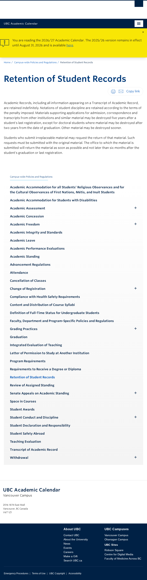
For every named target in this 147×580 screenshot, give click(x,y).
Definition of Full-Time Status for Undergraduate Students (54, 313)
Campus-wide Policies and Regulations (35, 62)
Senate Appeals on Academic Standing (39, 393)
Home (7, 62)
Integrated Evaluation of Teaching (36, 345)
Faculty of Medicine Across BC (123, 558)
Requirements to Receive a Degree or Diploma (45, 369)
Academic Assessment (27, 208)
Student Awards (22, 409)
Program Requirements (28, 361)
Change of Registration (27, 289)
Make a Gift (71, 556)
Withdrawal (19, 458)
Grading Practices (24, 329)
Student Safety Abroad (27, 433)
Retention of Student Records (32, 377)
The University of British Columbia (52, 8)
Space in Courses (23, 401)
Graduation (18, 337)
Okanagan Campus (116, 539)
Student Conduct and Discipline (34, 417)
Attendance (19, 272)
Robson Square (114, 550)
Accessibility (75, 573)
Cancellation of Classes (28, 281)
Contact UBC (71, 535)
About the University (76, 539)
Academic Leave (22, 240)
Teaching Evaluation (25, 441)
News (67, 543)
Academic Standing (25, 256)
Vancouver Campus (116, 535)
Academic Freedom (25, 224)
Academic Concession (27, 216)
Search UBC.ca (73, 560)
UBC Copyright (57, 573)
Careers (68, 552)
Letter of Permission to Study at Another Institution (49, 353)
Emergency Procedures (16, 573)
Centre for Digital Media (119, 554)
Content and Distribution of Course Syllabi (42, 305)
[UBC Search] (139, 5)
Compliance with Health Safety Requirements (45, 297)
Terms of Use (39, 573)
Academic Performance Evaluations (37, 248)
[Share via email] (121, 91)
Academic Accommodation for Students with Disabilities (53, 200)
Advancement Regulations (30, 264)
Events (68, 547)
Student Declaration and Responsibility (40, 425)
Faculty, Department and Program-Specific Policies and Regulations (62, 321)
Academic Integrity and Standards (36, 232)
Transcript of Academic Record (34, 449)
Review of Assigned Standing (32, 385)
